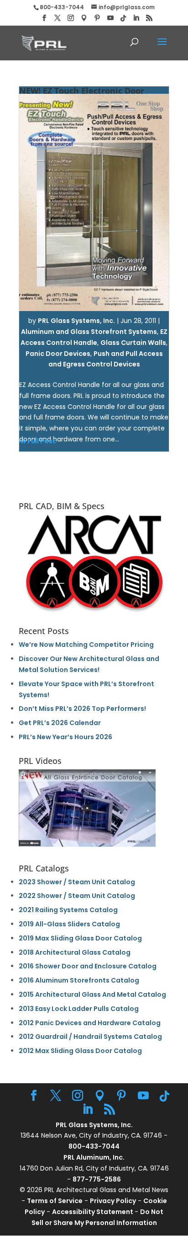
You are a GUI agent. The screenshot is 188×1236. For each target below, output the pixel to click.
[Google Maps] (84, 18)
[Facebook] (44, 18)
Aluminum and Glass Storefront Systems (89, 331)
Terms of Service (55, 1200)
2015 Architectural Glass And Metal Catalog (92, 994)
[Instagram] (71, 18)
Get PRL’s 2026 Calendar (60, 722)
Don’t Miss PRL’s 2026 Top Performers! (82, 708)
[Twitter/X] (57, 18)
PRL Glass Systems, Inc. (76, 320)
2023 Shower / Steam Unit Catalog (77, 882)
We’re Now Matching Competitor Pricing (86, 644)
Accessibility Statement (93, 1211)
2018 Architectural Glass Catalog (75, 952)
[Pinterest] (97, 18)
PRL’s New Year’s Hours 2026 (65, 737)
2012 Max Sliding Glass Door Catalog (80, 1050)
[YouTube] (110, 18)
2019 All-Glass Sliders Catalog (69, 924)
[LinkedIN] (136, 18)
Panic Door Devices (58, 353)
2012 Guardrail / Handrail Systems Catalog (90, 1036)
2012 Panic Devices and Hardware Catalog (90, 1022)
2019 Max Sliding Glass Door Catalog (80, 938)
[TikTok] (123, 18)
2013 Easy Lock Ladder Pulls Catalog (79, 1008)
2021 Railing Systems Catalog (68, 909)
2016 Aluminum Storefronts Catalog (79, 980)
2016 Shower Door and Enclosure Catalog (88, 966)
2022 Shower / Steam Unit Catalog (77, 895)
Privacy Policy (113, 1200)
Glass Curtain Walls (133, 342)
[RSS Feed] (149, 18)
